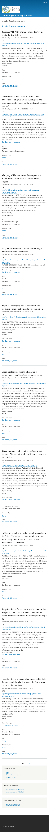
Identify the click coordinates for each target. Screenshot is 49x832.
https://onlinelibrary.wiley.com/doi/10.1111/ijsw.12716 (19, 465)
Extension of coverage (10, 725)
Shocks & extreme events (11, 142)
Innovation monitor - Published (14, 792)
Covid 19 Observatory (12, 775)
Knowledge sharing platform (17, 15)
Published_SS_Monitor (10, 85)
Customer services (11, 777)
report (4, 157)
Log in (45, 2)
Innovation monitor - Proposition (15, 790)
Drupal (12, 826)
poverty (4, 741)
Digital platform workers (13, 804)
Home (7, 772)
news (3, 79)
